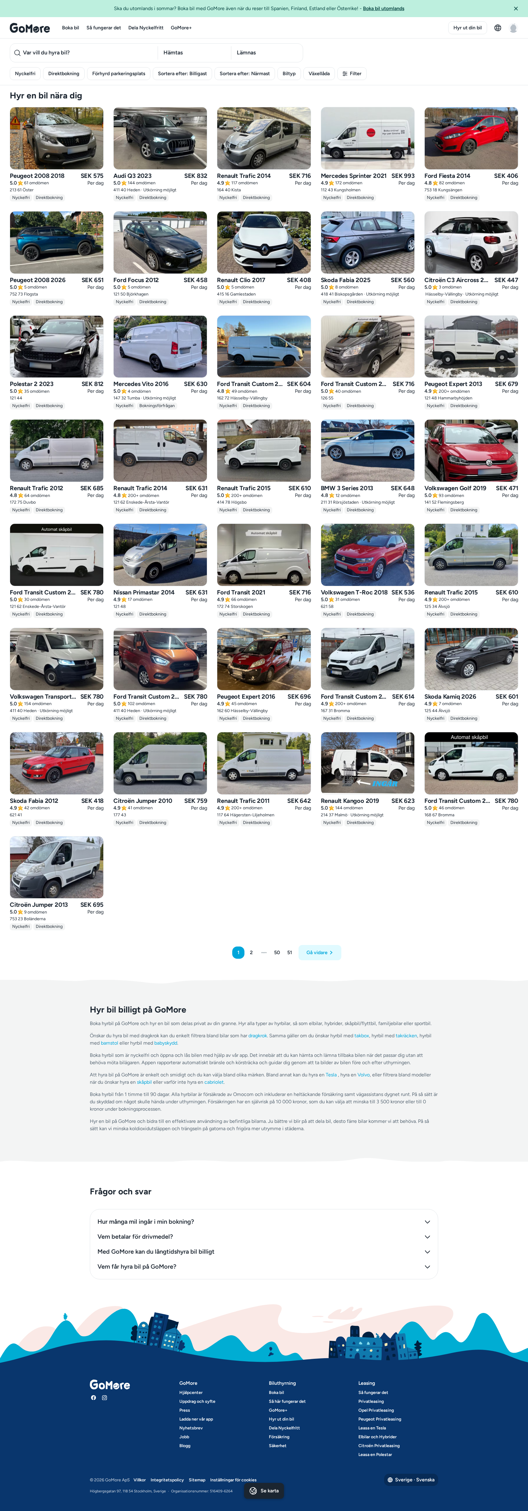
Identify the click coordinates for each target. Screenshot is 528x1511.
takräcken (406, 1036)
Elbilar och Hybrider (377, 1436)
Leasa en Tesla (372, 1428)
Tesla (331, 1075)
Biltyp (289, 73)
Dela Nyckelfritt (145, 28)
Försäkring (279, 1436)
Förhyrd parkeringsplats (118, 73)
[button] (518, 8)
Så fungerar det (103, 28)
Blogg (184, 1445)
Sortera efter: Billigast (182, 73)
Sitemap (197, 1480)
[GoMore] (30, 28)
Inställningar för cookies (233, 1480)
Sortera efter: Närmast (245, 73)
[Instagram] (104, 1397)
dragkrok (257, 1036)
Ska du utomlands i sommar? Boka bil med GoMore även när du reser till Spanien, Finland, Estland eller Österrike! (259, 8)
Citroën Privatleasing (379, 1445)
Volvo (364, 1075)
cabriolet (214, 1082)
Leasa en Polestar (375, 1454)
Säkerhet (278, 1445)
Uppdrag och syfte (197, 1401)
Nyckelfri (25, 73)
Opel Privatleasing (376, 1410)
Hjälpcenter (191, 1392)
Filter (355, 73)
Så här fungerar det (287, 1401)
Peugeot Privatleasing (379, 1419)
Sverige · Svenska (415, 1480)
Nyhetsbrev (191, 1428)
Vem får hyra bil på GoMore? (136, 1266)
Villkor (140, 1480)
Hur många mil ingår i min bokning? (145, 1221)
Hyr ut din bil (467, 28)
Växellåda (319, 73)
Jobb (184, 1436)
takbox (361, 1036)
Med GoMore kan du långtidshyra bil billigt (156, 1251)
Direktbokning (63, 73)
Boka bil (70, 28)
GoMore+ (181, 28)
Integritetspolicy (167, 1480)
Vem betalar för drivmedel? (135, 1236)
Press (184, 1410)
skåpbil (144, 1082)
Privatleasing (371, 1401)
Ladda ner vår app (196, 1419)
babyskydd (165, 1043)
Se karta (270, 1491)
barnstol (109, 1043)
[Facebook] (93, 1397)
